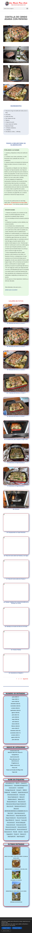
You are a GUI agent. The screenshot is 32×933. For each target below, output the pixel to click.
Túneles (16, 834)
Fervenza (22, 794)
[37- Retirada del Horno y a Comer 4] (16, 322)
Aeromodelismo (10, 783)
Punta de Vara (11, 822)
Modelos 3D (21, 799)
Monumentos (21, 801)
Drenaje (19, 790)
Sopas (26, 831)
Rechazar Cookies (17, 928)
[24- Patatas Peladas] (16, 648)
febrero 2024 (14, 726)
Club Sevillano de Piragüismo (21, 785)
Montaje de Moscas (12, 801)
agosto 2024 (15, 712)
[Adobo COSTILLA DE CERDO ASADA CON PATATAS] (16, 82)
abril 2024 (14, 721)
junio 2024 (14, 717)
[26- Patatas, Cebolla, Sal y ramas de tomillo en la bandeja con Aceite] (16, 601)
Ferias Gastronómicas (13, 794)
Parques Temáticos (10, 817)
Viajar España (11, 836)
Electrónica (14, 761)
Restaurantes (8, 831)
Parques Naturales (21, 815)
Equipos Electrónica (23, 792)
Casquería (23, 783)
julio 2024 (14, 715)
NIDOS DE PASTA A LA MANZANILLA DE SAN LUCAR (16, 869)
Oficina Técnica (10, 815)
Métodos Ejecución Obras (14, 752)
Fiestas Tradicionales (13, 797)
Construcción (13, 750)
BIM (17, 783)
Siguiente (25, 679)
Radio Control (14, 765)
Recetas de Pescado (10, 829)
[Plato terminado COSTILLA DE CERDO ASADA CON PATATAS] (16, 100)
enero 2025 (14, 701)
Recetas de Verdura (22, 829)
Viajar (13, 772)
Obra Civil (10, 813)
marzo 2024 (15, 723)
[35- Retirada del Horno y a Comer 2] (16, 368)
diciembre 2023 (14, 730)
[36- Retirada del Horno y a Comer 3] (16, 345)
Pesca (13, 767)
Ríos (15, 831)
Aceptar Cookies (6, 928)
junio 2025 (14, 697)
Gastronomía (13, 757)
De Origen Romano (10, 790)
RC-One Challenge (20, 822)
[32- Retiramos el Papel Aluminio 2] (16, 461)
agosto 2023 (14, 737)
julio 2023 (14, 739)
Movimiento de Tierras (20, 806)
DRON (25, 790)
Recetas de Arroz (10, 824)
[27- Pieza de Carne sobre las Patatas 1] (16, 577)
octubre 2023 (14, 735)
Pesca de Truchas (21, 817)
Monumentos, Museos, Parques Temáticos (16, 804)
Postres (17, 820)
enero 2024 (14, 728)
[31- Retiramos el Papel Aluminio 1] (16, 484)
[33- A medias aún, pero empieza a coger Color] (16, 438)
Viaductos (23, 834)
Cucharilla (20, 787)
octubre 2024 (14, 708)
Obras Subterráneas (20, 813)
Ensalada (14, 792)
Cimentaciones (9, 785)
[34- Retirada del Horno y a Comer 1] (16, 415)
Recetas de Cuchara (11, 827)
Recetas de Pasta (22, 827)
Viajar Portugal (20, 836)
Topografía (14, 754)
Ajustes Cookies (6, 930)
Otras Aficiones (13, 759)
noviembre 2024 (15, 706)
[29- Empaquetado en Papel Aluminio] (16, 531)
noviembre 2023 (14, 733)
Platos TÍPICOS (10, 820)
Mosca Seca (10, 806)
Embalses (7, 792)
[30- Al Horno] (16, 508)
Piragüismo (14, 763)
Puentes (24, 820)
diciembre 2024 (15, 703)
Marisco (22, 797)
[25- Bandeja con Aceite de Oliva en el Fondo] (16, 625)
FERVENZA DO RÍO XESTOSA (16, 902)
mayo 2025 (14, 699)
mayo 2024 (14, 719)
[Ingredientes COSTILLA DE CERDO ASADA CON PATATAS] (16, 63)
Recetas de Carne (21, 824)
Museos (16, 808)
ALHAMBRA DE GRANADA (16, 880)
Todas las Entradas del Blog (13, 770)
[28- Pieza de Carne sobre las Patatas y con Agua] (16, 554)
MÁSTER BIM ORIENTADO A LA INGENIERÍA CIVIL (16, 811)
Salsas (20, 831)
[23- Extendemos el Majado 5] (16, 671)
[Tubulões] (16, 42)
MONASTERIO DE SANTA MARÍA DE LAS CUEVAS (16, 891)
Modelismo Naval (12, 799)
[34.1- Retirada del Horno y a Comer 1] (16, 391)
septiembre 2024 (14, 710)
